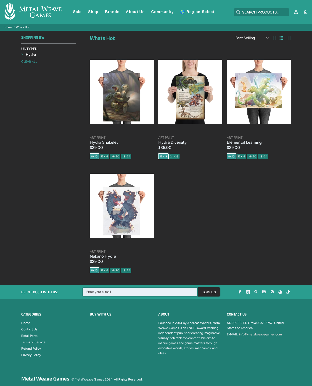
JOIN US (209, 292)
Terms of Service (33, 342)
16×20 (115, 156)
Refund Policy (31, 349)
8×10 (94, 156)
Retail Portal (29, 336)
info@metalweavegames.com (260, 334)
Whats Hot (23, 27)
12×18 (163, 156)
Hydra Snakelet (104, 142)
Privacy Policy (31, 355)
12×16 (104, 156)
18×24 (126, 156)
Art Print (98, 138)
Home (8, 27)
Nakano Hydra (103, 256)
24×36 (174, 156)
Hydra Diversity (172, 142)
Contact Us (29, 329)
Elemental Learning (244, 142)
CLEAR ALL (29, 62)
